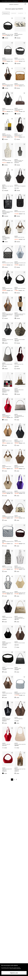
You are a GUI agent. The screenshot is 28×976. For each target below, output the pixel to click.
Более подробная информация (15, 968)
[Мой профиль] (25, 4)
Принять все (14, 973)
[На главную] (14, 4)
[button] (14, 969)
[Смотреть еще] (16, 779)
